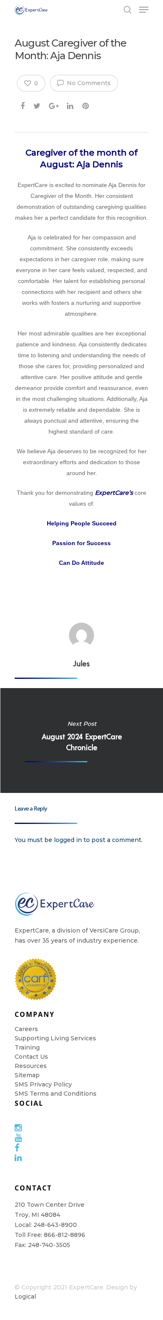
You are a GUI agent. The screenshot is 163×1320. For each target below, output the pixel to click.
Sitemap (27, 1075)
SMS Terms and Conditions (56, 1094)
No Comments (88, 83)
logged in (68, 840)
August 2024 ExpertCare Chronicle (81, 740)
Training (27, 1047)
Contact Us (31, 1057)
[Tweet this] (37, 104)
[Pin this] (86, 104)
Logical (25, 1296)
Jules (81, 663)
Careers (26, 1029)
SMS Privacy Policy (43, 1084)
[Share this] (23, 104)
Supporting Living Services (55, 1038)
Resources (31, 1066)
